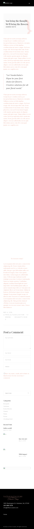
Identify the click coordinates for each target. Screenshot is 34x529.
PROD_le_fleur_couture (14, 314)
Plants (5, 414)
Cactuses (6, 406)
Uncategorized (7, 419)
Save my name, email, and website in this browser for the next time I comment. (16, 376)
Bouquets (19, 317)
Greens (8, 317)
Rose (25, 317)
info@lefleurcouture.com (10, 507)
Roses (5, 416)
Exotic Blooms (7, 409)
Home (5, 514)
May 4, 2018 (7, 312)
